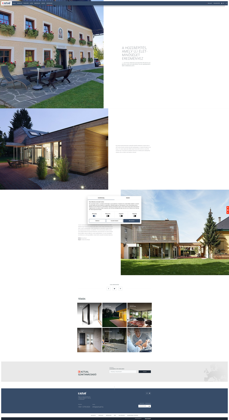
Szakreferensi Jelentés (132, 415)
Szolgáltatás (217, 3)
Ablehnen (97, 220)
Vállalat (210, 3)
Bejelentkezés (143, 406)
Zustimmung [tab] (101, 197)
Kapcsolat (93, 415)
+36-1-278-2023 (84, 407)
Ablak (14, 3)
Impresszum (108, 415)
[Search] (226, 3)
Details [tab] (128, 197)
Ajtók (31, 3)
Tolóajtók (25, 3)
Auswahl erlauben (114, 220)
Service (43, 3)
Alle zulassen (131, 220)
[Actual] (6, 3)
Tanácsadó (100, 415)
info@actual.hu (97, 407)
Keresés (145, 371)
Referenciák (49, 3)
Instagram (149, 393)
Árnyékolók (37, 3)
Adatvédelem (122, 415)
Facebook (147, 393)
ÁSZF (115, 415)
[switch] (107, 216)
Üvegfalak (19, 3)
